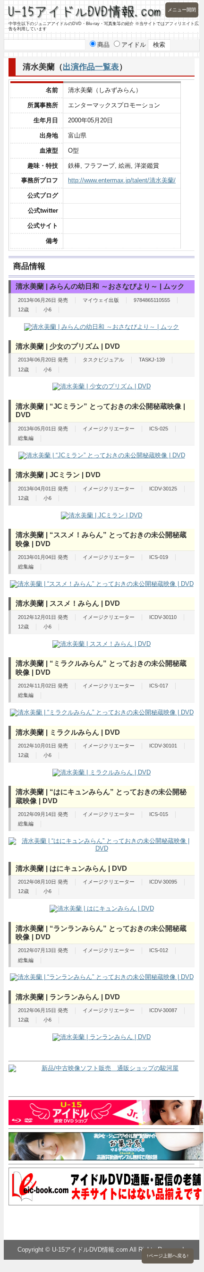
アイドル (133, 44)
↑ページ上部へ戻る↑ (167, 1255)
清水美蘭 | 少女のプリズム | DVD (68, 346)
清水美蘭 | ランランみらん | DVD (68, 997)
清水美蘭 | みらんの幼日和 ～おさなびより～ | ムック (100, 286)
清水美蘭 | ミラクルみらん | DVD (68, 732)
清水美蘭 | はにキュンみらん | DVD (71, 868)
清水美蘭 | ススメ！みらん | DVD (68, 603)
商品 (103, 44)
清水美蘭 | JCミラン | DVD (58, 475)
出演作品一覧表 (91, 66)
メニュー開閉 (182, 9)
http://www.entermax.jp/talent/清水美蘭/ (122, 180)
